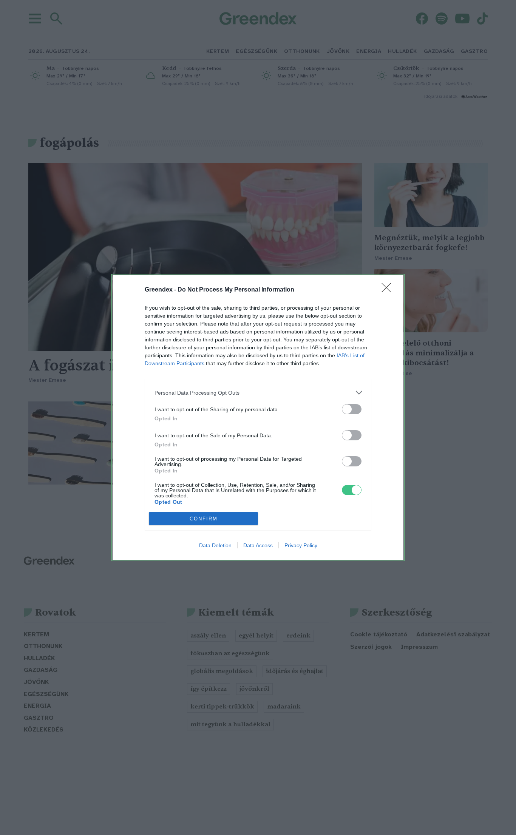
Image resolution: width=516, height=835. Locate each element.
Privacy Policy (300, 545)
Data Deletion (215, 545)
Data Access (258, 545)
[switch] (352, 409)
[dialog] (258, 417)
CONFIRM (204, 519)
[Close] (389, 290)
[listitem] (258, 393)
